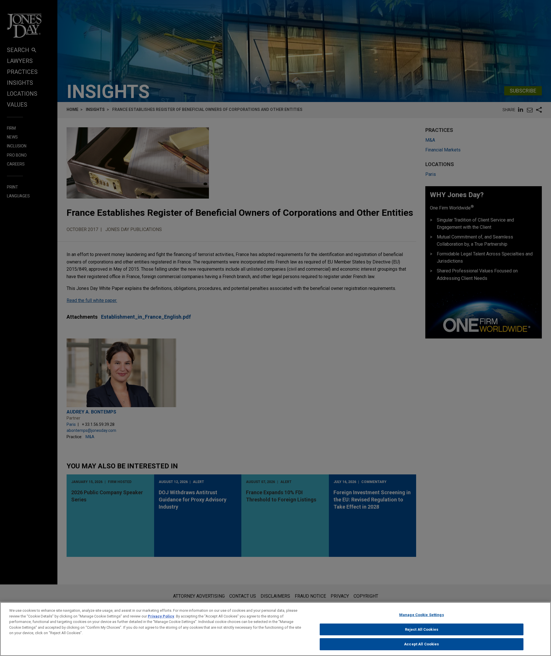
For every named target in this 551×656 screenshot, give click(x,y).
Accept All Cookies (421, 644)
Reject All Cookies (421, 629)
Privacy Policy (161, 616)
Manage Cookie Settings (421, 615)
